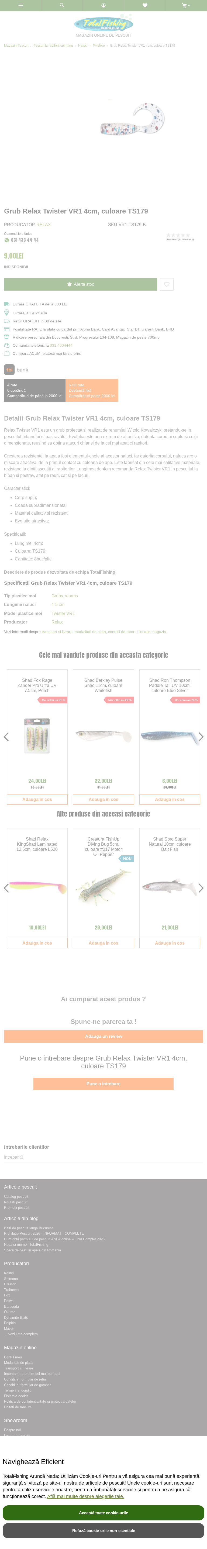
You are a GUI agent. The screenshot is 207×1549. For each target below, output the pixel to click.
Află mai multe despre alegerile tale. (85, 1496)
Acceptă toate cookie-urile (103, 1512)
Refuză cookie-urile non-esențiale (103, 1530)
